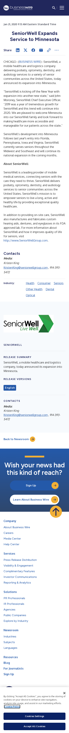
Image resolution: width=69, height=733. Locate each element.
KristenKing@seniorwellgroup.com (26, 267)
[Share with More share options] (56, 50)
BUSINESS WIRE (30, 61)
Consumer (44, 283)
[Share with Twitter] (25, 50)
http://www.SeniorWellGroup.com (26, 240)
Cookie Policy (12, 706)
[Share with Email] (41, 50)
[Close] (64, 693)
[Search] (53, 7)
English (10, 387)
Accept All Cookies (34, 726)
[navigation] (61, 7)
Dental (50, 289)
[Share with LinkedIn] (18, 50)
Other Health (34, 289)
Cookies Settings (34, 716)
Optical (30, 295)
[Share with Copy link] (49, 50)
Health (30, 283)
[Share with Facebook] (33, 50)
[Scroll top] (56, 512)
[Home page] (18, 7)
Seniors (59, 283)
